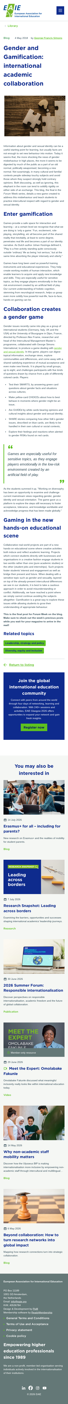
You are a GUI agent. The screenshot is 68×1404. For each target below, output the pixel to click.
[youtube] (44, 1388)
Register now (34, 727)
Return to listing (21, 665)
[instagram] (37, 1388)
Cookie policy (16, 1336)
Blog (6, 38)
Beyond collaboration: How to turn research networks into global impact (31, 1240)
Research (9, 928)
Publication (10, 1011)
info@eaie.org (19, 1301)
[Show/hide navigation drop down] (60, 10)
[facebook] (30, 1388)
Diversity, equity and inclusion (23, 650)
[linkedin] (23, 1388)
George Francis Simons (48, 38)
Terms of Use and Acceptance (27, 1324)
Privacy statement (19, 1330)
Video (7, 1095)
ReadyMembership (41, 1312)
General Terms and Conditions (27, 1318)
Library (13, 26)
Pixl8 (35, 1308)
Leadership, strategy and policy (24, 643)
